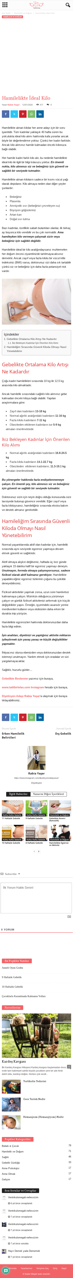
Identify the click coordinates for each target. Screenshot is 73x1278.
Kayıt (64, 1268)
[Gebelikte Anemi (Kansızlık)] (60, 808)
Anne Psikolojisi (10, 1168)
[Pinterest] (23, 114)
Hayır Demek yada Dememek (24, 1251)
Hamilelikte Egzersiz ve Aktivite (59, 843)
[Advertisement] (36, 57)
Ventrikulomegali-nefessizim (23, 1197)
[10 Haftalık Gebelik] (13, 833)
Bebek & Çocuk (10, 1146)
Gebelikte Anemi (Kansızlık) (57, 819)
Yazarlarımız (26, 1268)
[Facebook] (5, 114)
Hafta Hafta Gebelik (12, 815)
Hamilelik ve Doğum (23, 13)
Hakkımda (11, 1268)
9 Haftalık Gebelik (34, 818)
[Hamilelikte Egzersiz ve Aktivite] (60, 833)
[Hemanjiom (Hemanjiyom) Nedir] (11, 1122)
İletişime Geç (42, 1268)
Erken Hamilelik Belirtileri (13, 735)
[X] (14, 114)
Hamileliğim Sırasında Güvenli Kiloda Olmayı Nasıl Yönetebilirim (36, 349)
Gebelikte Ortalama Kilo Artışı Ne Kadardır (32, 339)
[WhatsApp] (31, 114)
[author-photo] (36, 758)
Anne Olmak (8, 1174)
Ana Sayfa (6, 13)
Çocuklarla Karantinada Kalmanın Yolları (24, 996)
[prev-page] (34, 851)
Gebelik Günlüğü (11, 1162)
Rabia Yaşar (13, 104)
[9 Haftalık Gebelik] (37, 808)
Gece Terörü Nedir (34, 1099)
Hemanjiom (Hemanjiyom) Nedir (43, 1117)
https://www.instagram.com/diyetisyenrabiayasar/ (36, 778)
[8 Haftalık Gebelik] (37, 833)
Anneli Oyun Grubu (12, 967)
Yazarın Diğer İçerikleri (48, 794)
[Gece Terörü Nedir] (11, 1105)
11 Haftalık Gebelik (11, 818)
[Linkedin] (40, 114)
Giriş (55, 1268)
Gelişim (6, 1179)
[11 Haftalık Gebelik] (13, 808)
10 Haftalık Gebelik (11, 842)
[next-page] (39, 851)
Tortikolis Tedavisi (34, 1081)
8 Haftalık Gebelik (34, 842)
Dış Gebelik (63, 733)
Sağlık (5, 1157)
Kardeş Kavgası (14, 1061)
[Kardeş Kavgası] (36, 1035)
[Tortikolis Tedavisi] (11, 1087)
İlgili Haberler (18, 794)
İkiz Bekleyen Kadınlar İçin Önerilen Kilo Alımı (35, 343)
